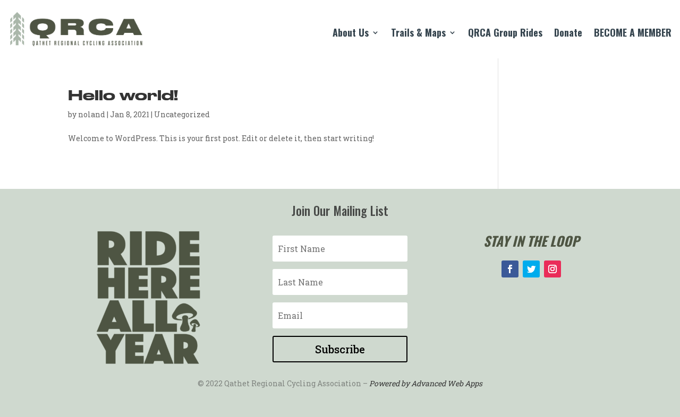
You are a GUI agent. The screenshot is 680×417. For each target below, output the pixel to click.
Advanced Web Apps (446, 383)
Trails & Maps (418, 34)
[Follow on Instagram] (552, 268)
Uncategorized (182, 114)
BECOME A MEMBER (633, 34)
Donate (568, 34)
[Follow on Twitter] (531, 268)
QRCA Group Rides (505, 34)
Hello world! (123, 96)
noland (91, 114)
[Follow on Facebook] (510, 268)
